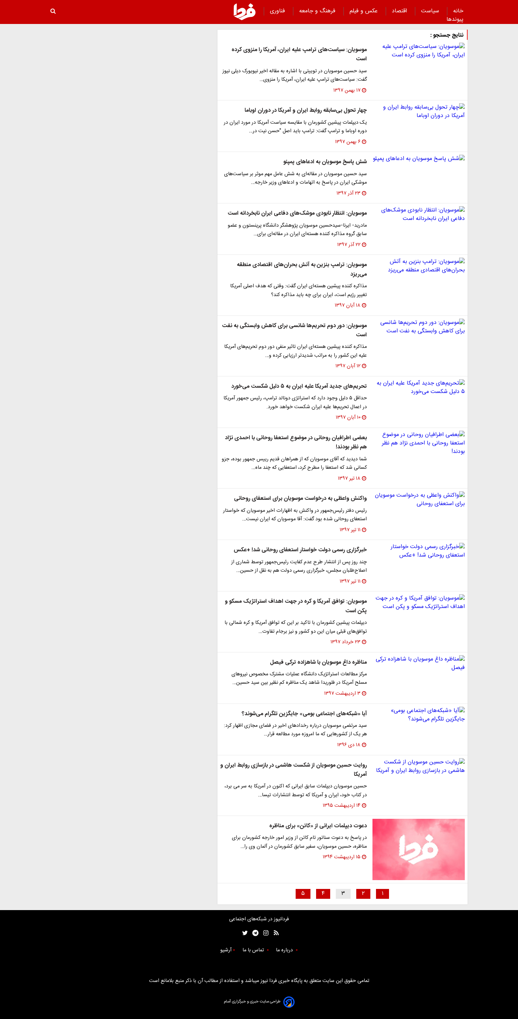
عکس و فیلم (365, 11)
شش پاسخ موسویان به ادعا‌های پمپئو (325, 162)
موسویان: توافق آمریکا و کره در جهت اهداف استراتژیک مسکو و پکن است (296, 606)
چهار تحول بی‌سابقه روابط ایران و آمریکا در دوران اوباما (306, 110)
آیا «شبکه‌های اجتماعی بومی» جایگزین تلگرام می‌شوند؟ (304, 714)
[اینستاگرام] (264, 933)
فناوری (278, 11)
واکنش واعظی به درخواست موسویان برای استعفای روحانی (300, 498)
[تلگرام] (253, 933)
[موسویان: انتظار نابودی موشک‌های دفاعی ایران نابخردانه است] (418, 214)
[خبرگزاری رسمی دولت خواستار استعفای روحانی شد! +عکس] (418, 551)
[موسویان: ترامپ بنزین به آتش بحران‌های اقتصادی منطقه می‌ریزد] (418, 266)
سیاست (431, 11)
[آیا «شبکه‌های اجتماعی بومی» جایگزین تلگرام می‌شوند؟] (418, 715)
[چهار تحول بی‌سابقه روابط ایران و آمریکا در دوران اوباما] (418, 111)
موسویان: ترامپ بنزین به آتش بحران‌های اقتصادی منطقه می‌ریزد (302, 269)
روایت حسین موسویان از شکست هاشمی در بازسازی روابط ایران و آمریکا (293, 770)
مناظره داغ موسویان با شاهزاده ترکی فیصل (318, 662)
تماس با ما (253, 950)
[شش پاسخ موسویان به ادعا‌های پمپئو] (418, 159)
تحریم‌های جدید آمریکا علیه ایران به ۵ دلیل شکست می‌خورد (299, 386)
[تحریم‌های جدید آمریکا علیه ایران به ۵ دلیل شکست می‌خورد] (418, 387)
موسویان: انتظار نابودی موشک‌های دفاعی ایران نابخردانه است (297, 213)
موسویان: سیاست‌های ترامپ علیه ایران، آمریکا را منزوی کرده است (299, 54)
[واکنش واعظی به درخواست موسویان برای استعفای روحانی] (418, 499)
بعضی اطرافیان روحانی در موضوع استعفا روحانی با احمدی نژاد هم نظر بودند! (296, 442)
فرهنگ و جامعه (318, 11)
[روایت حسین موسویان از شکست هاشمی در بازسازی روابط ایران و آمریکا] (418, 766)
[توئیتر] (243, 933)
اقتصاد (400, 11)
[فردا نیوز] (244, 11)
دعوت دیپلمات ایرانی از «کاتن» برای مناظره (318, 826)
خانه (458, 11)
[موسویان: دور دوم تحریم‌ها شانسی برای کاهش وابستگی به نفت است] (418, 327)
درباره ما (285, 950)
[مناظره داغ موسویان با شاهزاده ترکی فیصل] (418, 663)
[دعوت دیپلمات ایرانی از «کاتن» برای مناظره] (418, 849)
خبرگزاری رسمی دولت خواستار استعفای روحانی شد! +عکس (300, 550)
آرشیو (226, 950)
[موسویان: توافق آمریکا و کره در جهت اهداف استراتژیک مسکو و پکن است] (418, 602)
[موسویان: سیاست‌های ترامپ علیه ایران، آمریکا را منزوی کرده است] (418, 51)
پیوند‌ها (454, 19)
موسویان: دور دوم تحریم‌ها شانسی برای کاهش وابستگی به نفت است (294, 330)
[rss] (274, 933)
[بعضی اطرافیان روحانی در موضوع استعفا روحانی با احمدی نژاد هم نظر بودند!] (418, 443)
